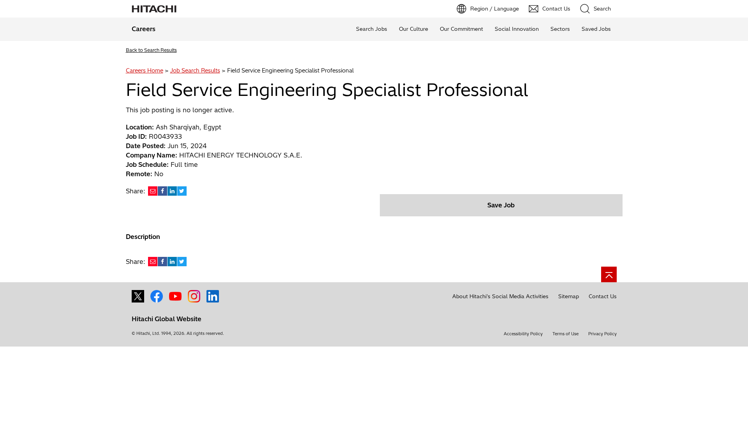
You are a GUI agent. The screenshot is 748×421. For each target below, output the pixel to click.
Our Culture (413, 29)
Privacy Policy (602, 333)
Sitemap (568, 296)
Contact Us (603, 296)
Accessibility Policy (523, 333)
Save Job (501, 205)
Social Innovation (517, 29)
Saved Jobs (596, 29)
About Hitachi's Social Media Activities (500, 296)
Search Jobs (371, 29)
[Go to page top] (609, 274)
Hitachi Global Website (166, 319)
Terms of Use (565, 333)
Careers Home (144, 70)
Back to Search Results (151, 50)
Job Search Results (195, 70)
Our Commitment (461, 29)
